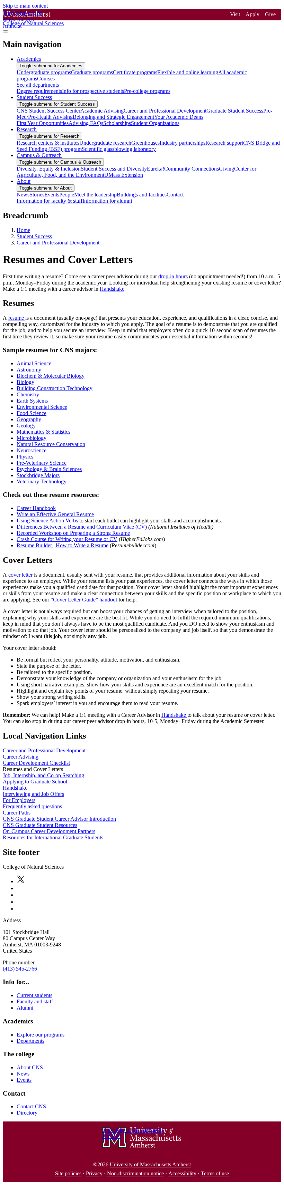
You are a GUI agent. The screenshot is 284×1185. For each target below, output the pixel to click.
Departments (30, 1041)
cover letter (20, 575)
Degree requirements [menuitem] (39, 91)
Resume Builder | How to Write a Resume (62, 545)
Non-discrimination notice (135, 1173)
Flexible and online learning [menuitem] (187, 72)
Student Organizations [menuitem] (155, 123)
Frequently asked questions (32, 806)
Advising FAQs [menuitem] (86, 123)
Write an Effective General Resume (55, 514)
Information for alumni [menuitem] (107, 201)
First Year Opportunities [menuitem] (43, 123)
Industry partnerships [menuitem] (182, 143)
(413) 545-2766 (20, 969)
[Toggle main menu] (5, 31)
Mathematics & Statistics (43, 432)
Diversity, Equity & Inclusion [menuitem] (49, 169)
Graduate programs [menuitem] (92, 72)
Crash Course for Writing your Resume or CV (67, 539)
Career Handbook (36, 508)
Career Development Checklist (36, 763)
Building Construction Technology (54, 388)
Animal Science (34, 363)
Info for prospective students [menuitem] (93, 91)
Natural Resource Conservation (51, 444)
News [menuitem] (23, 195)
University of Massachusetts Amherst (150, 1164)
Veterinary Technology (41, 481)
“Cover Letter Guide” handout (84, 600)
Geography (29, 419)
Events (24, 1080)
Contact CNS (31, 1106)
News (23, 1074)
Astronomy (29, 370)
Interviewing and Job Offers (33, 794)
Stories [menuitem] (36, 195)
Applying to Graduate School (35, 781)
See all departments (38, 85)
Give (270, 14)
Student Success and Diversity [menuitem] (114, 169)
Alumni (25, 1008)
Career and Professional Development (58, 242)
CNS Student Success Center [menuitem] (48, 111)
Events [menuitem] (51, 195)
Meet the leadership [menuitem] (95, 195)
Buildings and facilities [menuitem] (142, 195)
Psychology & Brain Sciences (49, 469)
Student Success (34, 236)
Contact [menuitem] (175, 195)
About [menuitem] (23, 181)
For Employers (19, 800)
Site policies (68, 1173)
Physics (25, 457)
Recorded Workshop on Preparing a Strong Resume (73, 533)
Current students (34, 995)
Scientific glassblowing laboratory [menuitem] (119, 149)
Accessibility (182, 1173)
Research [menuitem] (27, 129)
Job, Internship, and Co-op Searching (43, 775)
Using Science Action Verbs (47, 520)
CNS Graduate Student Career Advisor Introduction (59, 819)
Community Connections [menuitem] (191, 169)
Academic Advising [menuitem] (102, 111)
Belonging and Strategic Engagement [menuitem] (113, 117)
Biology (25, 382)
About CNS (30, 1067)
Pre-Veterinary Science (41, 463)
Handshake (112, 289)
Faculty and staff (35, 1001)
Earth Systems (32, 401)
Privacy (94, 1173)
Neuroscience (31, 450)
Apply (252, 14)
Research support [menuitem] (224, 143)
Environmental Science (42, 407)
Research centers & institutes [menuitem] (48, 143)
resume (16, 318)
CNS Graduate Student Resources (40, 825)
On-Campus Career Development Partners (49, 831)
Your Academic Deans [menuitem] (178, 117)
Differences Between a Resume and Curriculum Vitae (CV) (82, 527)
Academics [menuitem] (29, 59)
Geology (26, 425)
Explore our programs (40, 1035)
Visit (235, 14)
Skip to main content (25, 6)
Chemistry (28, 394)
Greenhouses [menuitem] (145, 143)
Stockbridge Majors (38, 475)
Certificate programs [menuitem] (135, 72)
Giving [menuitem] (226, 169)
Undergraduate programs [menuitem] (44, 72)
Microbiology (31, 438)
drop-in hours (173, 276)
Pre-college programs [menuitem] (147, 91)
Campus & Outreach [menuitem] (39, 155)
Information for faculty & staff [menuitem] (49, 201)
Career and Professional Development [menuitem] (165, 111)
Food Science (31, 413)
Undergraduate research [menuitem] (105, 143)
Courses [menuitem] (46, 78)
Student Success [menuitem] (34, 97)
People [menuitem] (66, 195)
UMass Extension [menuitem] (123, 175)
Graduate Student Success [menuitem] (234, 111)
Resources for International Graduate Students (53, 837)
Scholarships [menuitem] (117, 123)
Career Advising (20, 757)
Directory (27, 1113)
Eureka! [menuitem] (155, 169)
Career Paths (16, 813)
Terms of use (215, 1173)
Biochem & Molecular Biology (51, 376)
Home (23, 230)
